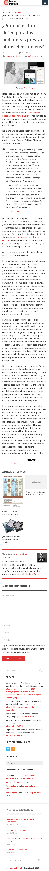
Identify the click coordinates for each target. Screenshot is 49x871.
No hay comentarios (35, 56)
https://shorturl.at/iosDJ (24, 716)
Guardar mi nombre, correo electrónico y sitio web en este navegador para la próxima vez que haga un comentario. (23, 648)
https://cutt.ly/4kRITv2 (14, 726)
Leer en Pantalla (17, 868)
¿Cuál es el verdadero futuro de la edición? (35, 493)
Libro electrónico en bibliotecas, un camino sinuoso (24, 840)
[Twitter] (8, 749)
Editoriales (18, 56)
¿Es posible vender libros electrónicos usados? (11, 539)
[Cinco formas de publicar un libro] (13, 492)
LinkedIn (27, 574)
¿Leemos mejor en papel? (17, 830)
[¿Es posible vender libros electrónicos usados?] (13, 526)
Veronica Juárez (11, 53)
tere (7, 782)
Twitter (37, 574)
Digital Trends (15, 211)
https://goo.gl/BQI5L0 (14, 735)
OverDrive (28, 88)
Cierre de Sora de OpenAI (17, 850)
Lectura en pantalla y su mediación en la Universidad (23, 820)
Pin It (16, 463)
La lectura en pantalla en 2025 (24, 782)
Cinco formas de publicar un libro (10, 513)
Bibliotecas (10, 56)
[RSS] (13, 749)
